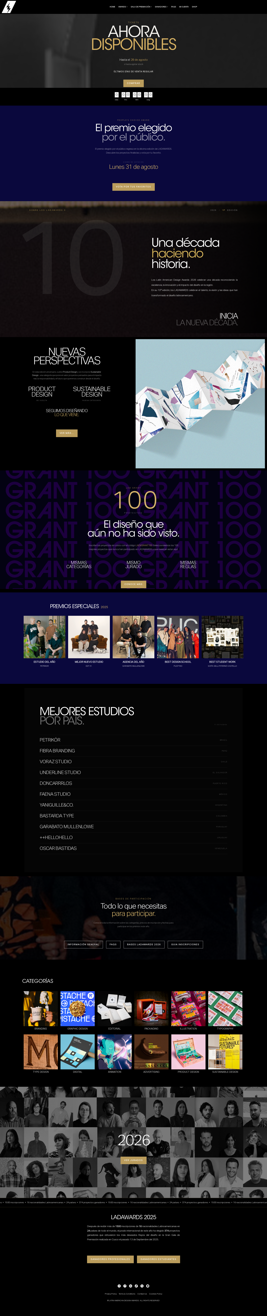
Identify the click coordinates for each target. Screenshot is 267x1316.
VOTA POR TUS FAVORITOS (133, 187)
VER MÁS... (67, 433)
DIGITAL (77, 1072)
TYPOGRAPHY (225, 1029)
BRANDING (40, 1029)
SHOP (194, 7)
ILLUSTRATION (188, 1029)
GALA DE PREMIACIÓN (141, 7)
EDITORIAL (114, 1029)
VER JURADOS (133, 1160)
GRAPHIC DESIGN (77, 1029)
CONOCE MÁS (133, 584)
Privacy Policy (111, 1294)
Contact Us (142, 1294)
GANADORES (161, 7)
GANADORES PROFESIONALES (110, 1259)
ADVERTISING (151, 1072)
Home (112, 7)
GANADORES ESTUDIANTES (158, 1259)
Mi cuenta (184, 7)
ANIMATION (114, 1072)
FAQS (173, 7)
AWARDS (122, 7)
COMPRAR (133, 83)
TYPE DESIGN (41, 1072)
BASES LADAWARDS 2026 (144, 945)
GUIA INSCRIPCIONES (185, 945)
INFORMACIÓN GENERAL (83, 945)
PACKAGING (151, 1029)
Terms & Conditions (127, 1294)
